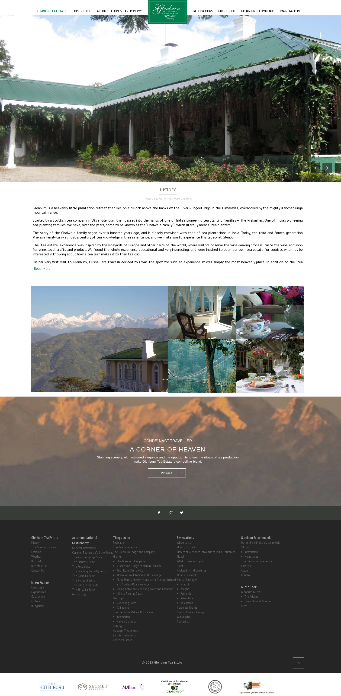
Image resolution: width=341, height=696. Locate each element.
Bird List (36, 561)
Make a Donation (126, 621)
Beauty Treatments (124, 635)
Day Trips (118, 598)
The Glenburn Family (43, 547)
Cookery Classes (122, 640)
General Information (84, 548)
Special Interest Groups (191, 612)
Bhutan (245, 575)
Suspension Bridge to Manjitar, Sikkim (138, 566)
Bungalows (37, 606)
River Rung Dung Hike (129, 570)
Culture (35, 601)
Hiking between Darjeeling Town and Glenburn (145, 589)
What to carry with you (190, 561)
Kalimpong (122, 607)
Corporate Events (187, 607)
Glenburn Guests (251, 592)
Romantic (185, 593)
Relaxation (119, 542)
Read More (42, 268)
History (35, 542)
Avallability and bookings (191, 570)
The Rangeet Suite (83, 580)
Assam (244, 570)
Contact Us (37, 570)
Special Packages (187, 580)
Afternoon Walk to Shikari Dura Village (139, 575)
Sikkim (245, 547)
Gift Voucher (184, 617)
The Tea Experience (125, 547)
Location (36, 552)
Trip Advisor (251, 596)
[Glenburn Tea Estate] (167, 13)
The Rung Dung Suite (85, 585)
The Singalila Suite (83, 590)
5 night (184, 584)
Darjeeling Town (126, 603)
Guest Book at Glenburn (258, 601)
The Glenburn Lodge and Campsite (134, 552)
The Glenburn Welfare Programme (133, 612)
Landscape (37, 587)
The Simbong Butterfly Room (89, 571)
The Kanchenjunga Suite (87, 557)
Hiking (117, 556)
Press (244, 606)
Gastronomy (38, 596)
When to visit (184, 542)
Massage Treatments (125, 631)
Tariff (180, 566)
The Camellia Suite (83, 576)
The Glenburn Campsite (130, 561)
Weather (36, 556)
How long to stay (186, 547)
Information (123, 617)
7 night (184, 589)
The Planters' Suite (83, 562)
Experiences (38, 592)
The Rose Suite (81, 566)
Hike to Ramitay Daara (129, 593)
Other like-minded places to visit (260, 542)
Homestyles (251, 556)
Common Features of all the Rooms (92, 552)
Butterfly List (39, 566)
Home (147, 199)
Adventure (186, 598)
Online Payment (186, 575)
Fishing (117, 626)
